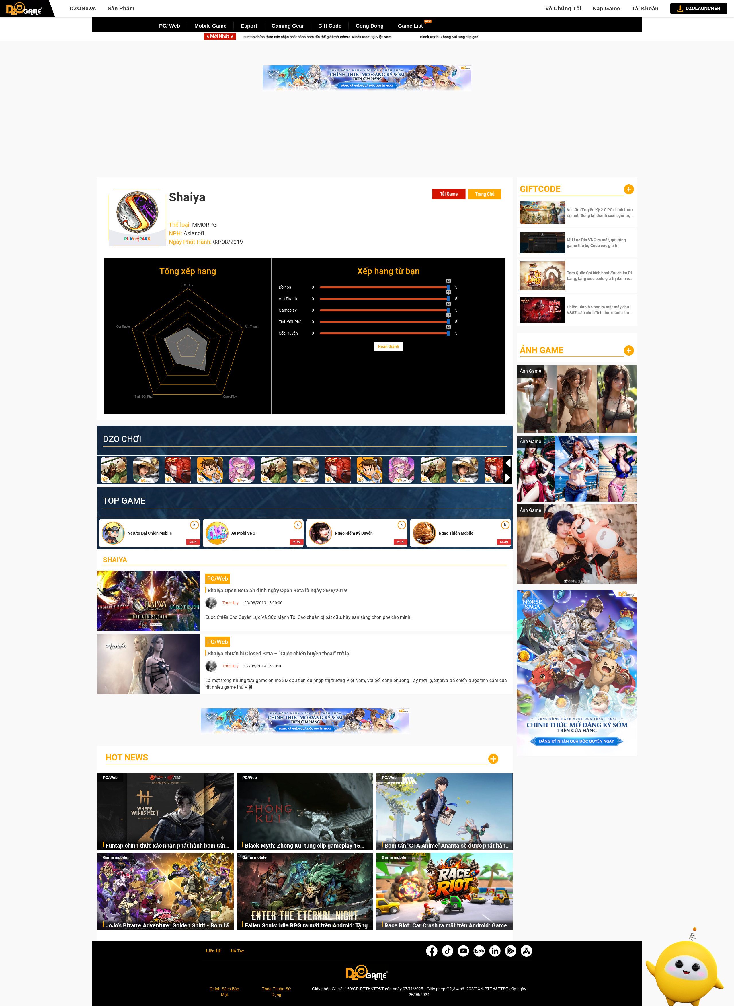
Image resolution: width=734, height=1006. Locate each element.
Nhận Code (600, 212)
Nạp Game (606, 8)
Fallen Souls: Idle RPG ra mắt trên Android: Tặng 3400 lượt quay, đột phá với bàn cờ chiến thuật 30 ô (308, 926)
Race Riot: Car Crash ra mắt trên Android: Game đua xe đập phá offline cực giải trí (445, 926)
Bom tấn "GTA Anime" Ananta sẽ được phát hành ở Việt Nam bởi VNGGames (446, 846)
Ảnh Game (541, 350)
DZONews (83, 8)
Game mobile (115, 857)
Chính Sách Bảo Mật (224, 991)
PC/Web (110, 777)
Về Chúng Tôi (563, 8)
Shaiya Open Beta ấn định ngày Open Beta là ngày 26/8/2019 (277, 590)
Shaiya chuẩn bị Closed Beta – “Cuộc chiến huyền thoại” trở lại (279, 653)
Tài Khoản (645, 8)
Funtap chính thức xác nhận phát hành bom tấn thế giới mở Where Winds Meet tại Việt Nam (165, 846)
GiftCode (540, 189)
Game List (410, 26)
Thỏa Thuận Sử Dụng (276, 991)
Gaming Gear (288, 26)
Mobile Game (210, 26)
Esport (249, 26)
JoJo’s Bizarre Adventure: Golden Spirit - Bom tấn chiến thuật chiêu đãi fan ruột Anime (169, 926)
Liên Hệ (213, 951)
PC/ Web (169, 26)
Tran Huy (230, 603)
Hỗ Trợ (237, 951)
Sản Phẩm (121, 8)
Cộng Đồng (370, 26)
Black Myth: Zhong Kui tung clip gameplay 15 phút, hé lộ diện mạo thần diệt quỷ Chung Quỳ (320, 37)
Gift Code (329, 26)
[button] (508, 477)
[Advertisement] (367, 137)
